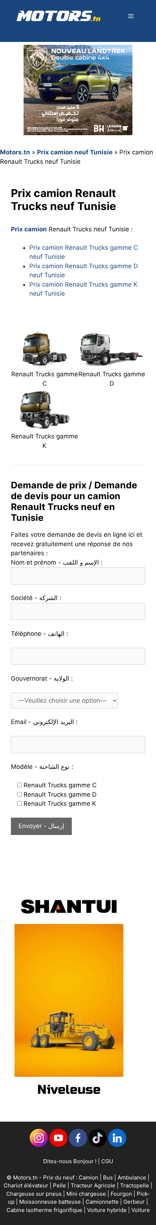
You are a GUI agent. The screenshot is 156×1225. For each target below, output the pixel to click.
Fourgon (122, 1193)
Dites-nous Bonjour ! (70, 1161)
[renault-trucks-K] (44, 425)
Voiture (140, 1210)
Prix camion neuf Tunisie (74, 152)
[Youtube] (58, 1145)
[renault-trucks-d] (111, 363)
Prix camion (29, 229)
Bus (108, 1177)
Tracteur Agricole (93, 1185)
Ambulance (132, 1177)
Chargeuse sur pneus (34, 1193)
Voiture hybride (107, 1210)
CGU (107, 1161)
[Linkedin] (39, 1145)
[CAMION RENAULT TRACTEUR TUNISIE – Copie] (44, 363)
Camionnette (103, 1201)
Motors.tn (15, 152)
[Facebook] (78, 1145)
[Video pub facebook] (69, 1102)
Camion (88, 1177)
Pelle (59, 1185)
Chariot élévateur (27, 1185)
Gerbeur (134, 1201)
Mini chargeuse (86, 1193)
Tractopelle (135, 1185)
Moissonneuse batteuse (50, 1201)
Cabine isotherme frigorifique (45, 1210)
